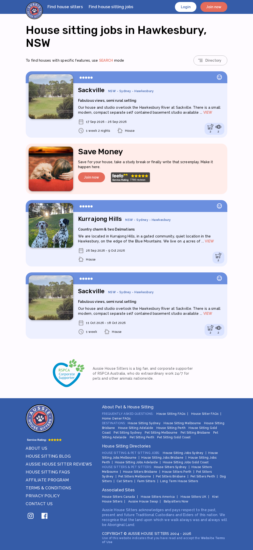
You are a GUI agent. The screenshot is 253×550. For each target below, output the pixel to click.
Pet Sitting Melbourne (161, 432)
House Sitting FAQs (48, 472)
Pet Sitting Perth (142, 437)
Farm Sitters (146, 481)
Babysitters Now (176, 501)
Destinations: (114, 423)
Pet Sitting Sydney (128, 432)
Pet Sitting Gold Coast (173, 437)
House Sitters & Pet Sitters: (127, 467)
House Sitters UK (193, 496)
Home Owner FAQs (116, 418)
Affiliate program (47, 480)
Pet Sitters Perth (202, 476)
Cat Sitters (125, 481)
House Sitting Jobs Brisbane (162, 457)
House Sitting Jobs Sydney (183, 453)
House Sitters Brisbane (140, 471)
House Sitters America (158, 496)
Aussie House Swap (143, 501)
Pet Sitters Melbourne (134, 476)
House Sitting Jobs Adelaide (136, 462)
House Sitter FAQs (205, 414)
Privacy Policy (43, 496)
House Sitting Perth (171, 428)
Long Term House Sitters (179, 481)
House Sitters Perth (176, 471)
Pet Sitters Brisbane (171, 476)
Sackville (116, 90)
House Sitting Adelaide (135, 428)
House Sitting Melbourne (182, 423)
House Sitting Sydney (144, 423)
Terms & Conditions (48, 488)
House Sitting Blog (48, 456)
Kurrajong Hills (124, 218)
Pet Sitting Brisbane (195, 432)
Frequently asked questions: (128, 414)
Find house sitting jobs (111, 6)
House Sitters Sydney (170, 467)
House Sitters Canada (118, 496)
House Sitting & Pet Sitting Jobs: (131, 453)
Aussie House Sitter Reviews (59, 464)
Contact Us (39, 503)
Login (186, 7)
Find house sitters (65, 6)
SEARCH (106, 60)
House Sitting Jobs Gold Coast (186, 462)
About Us (36, 448)
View (207, 112)
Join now (213, 7)
